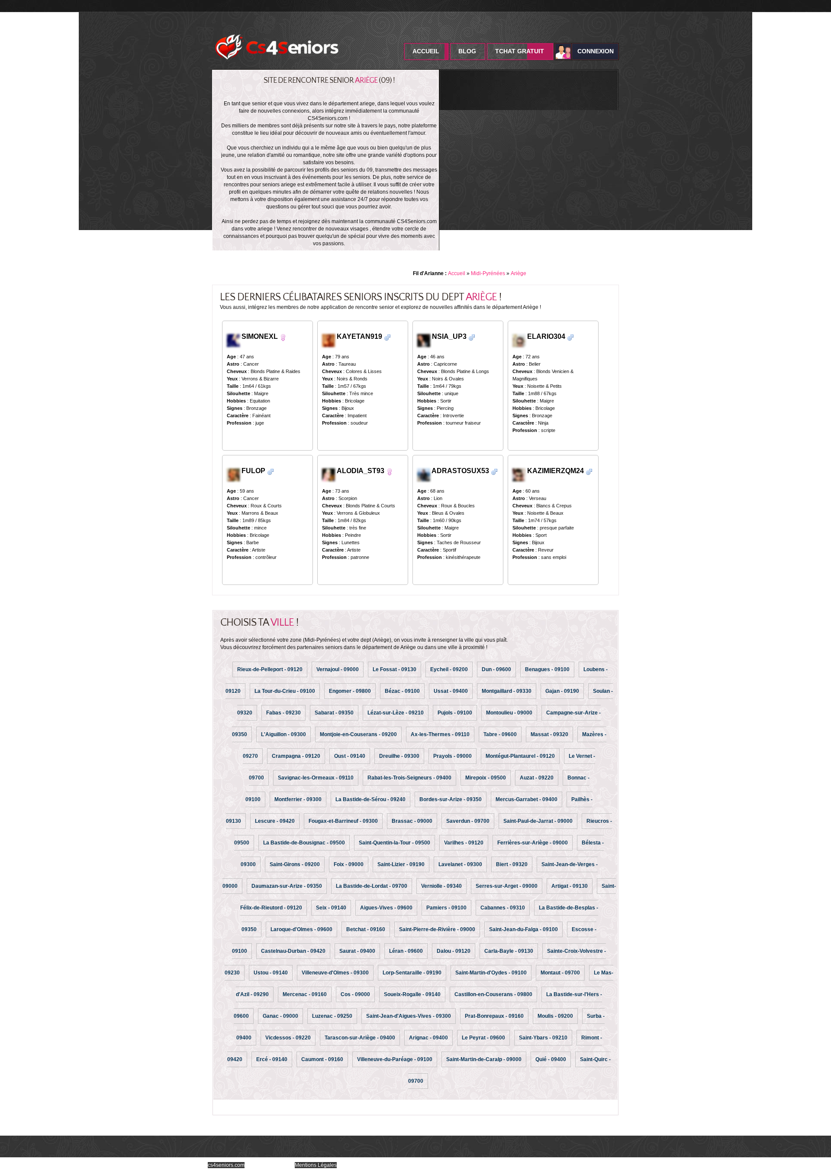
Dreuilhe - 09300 (399, 756)
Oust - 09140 (349, 756)
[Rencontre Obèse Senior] (270, 471)
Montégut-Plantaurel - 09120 (520, 756)
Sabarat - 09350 (334, 713)
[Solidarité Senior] (518, 340)
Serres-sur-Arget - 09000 (507, 886)
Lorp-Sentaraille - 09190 (412, 973)
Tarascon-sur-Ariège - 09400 (360, 1038)
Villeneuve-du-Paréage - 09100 (394, 1059)
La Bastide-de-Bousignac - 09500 (304, 843)
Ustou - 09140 (271, 973)
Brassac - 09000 (412, 821)
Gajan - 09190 (562, 691)
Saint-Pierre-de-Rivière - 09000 (437, 929)
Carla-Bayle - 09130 (508, 951)
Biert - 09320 (512, 864)
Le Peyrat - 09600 (483, 1038)
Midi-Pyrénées (488, 273)
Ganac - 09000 (280, 1016)
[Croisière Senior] (234, 340)
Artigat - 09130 (569, 886)
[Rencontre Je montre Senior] (283, 337)
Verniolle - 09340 (441, 886)
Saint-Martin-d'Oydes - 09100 (491, 973)
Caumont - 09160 (322, 1059)
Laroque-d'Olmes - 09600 (301, 929)
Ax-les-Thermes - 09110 (440, 734)
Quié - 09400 (550, 1059)
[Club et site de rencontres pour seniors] (277, 32)
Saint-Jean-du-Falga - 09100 (523, 929)
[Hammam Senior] (329, 474)
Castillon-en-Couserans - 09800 (493, 994)
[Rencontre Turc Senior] (570, 337)
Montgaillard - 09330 (506, 691)
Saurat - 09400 (357, 951)
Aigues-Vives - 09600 (386, 908)
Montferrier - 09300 (298, 799)
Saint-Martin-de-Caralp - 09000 (484, 1059)
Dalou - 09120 (453, 951)
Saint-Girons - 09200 (295, 864)
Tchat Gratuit (519, 51)
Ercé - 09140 (271, 1059)
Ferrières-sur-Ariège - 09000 (532, 843)
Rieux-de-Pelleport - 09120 (270, 669)
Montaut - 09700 (560, 973)
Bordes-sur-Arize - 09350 (450, 799)
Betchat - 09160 (365, 929)
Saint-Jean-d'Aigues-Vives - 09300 (408, 1016)
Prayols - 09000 (452, 756)
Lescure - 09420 (275, 821)
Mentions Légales (316, 1165)
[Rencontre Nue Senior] (389, 471)
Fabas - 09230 (283, 713)
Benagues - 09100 (547, 669)
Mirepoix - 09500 (485, 778)
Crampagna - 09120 (296, 756)
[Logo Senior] (423, 474)
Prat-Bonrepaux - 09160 (494, 1016)
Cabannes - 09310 (502, 908)
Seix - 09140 (331, 908)
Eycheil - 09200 (449, 669)
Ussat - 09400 (451, 691)
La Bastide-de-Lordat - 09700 (371, 886)
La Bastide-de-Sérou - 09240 (370, 799)
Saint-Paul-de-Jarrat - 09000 (538, 821)
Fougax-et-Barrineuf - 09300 (343, 821)
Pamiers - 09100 (446, 908)
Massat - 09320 (549, 734)
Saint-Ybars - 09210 (543, 1038)
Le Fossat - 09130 (394, 669)
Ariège (518, 273)
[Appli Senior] (518, 474)
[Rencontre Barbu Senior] (471, 337)
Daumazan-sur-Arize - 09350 (286, 886)
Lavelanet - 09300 (460, 864)
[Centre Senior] (328, 340)
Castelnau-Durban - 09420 (293, 951)
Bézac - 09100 (402, 691)
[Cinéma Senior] (423, 340)
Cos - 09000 (355, 994)
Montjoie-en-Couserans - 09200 (358, 734)
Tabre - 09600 (500, 734)
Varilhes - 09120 (463, 843)
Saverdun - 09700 (468, 821)
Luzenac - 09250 (332, 1016)
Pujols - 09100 (455, 713)
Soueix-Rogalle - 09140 (412, 994)
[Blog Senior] (233, 474)
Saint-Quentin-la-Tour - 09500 (394, 843)
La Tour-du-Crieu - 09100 (284, 691)
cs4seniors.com (226, 1165)
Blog (467, 51)
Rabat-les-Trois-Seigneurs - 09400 (409, 778)
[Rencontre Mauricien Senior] (494, 471)
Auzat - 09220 (537, 778)
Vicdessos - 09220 (288, 1038)
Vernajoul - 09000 (337, 669)
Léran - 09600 (406, 951)
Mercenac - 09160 (305, 994)
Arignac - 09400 (428, 1038)
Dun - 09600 (496, 669)
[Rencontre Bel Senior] (387, 337)
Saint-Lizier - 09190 (401, 864)
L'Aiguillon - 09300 (283, 734)
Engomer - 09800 (350, 691)
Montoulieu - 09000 (509, 713)
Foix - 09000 (349, 864)
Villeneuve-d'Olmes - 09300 (335, 973)
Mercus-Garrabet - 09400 (526, 799)
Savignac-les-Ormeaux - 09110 (316, 778)
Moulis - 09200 (555, 1016)
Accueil (425, 51)
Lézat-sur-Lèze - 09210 (395, 713)
